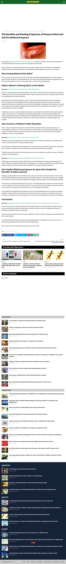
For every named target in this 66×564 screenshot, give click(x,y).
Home (3, 31)
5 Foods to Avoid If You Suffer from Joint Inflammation (23, 89)
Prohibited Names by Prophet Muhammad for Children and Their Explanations (32, 489)
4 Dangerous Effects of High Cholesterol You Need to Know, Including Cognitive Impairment (34, 203)
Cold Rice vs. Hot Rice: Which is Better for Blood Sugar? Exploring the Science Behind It (32, 265)
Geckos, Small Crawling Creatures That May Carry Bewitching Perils (54, 264)
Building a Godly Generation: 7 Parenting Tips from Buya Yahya (28, 483)
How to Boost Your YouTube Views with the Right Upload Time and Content (31, 441)
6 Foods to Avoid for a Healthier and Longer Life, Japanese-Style (28, 428)
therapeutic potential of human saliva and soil (22, 61)
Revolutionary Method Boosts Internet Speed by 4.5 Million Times (28, 334)
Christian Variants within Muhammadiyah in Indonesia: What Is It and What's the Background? (33, 401)
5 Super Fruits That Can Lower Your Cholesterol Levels (23, 137)
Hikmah (10, 231)
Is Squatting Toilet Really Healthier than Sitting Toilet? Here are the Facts (11, 265)
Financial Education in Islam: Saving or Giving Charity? (25, 476)
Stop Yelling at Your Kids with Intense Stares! (22, 469)
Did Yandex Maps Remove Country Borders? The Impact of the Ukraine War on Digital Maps (36, 539)
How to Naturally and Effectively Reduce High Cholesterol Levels (26, 158)
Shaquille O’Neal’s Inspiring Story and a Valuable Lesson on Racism (29, 361)
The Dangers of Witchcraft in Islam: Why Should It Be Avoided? (27, 375)
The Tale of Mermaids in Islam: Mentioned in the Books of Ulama (28, 414)
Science (6, 31)
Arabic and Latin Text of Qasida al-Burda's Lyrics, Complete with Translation (32, 421)
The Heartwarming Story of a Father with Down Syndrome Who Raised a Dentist (32, 348)
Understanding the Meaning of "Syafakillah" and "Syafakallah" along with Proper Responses (36, 394)
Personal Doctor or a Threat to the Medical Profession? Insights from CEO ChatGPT (33, 521)
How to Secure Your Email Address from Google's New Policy (27, 407)
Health (6, 231)
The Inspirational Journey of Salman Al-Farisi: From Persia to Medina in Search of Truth (35, 455)
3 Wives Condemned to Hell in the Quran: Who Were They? (26, 327)
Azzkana (5, 41)
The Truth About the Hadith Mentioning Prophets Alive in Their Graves (30, 382)
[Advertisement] (33, 16)
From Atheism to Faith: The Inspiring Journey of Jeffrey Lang (27, 321)
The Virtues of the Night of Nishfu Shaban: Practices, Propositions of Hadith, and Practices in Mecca (36, 355)
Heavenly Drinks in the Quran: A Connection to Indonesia (26, 341)
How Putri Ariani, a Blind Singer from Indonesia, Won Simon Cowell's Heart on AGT (34, 448)
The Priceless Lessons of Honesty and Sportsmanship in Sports (27, 368)
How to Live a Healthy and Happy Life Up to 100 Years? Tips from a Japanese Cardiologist (35, 435)
